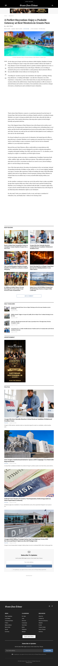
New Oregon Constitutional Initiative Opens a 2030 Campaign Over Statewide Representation (29, 460)
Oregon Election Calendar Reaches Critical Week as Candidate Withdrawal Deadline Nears (41, 247)
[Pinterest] (5, 74)
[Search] (52, 5)
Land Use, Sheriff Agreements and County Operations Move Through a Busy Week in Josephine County (31, 322)
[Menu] (6, 5)
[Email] (5, 78)
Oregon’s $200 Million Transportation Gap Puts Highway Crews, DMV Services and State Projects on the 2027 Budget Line (26, 540)
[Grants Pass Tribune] (29, 5)
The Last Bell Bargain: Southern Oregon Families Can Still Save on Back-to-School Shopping (16, 268)
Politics (6, 422)
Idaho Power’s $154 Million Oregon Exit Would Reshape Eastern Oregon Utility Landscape (41, 289)
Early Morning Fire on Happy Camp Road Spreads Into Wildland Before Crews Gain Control (41, 268)
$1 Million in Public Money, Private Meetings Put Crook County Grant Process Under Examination (14, 289)
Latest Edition (29, 1)
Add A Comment (29, 295)
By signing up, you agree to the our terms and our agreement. (29, 569)
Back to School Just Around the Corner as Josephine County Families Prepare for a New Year (16, 247)
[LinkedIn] (5, 71)
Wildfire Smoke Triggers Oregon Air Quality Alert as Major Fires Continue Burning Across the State (32, 315)
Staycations (26, 28)
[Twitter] (5, 68)
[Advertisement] (30, 99)
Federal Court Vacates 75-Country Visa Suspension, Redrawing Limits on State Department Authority (27, 499)
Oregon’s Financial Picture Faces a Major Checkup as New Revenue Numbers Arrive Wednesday (31, 308)
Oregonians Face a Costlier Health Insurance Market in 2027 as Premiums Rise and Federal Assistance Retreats (32, 329)
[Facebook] (5, 65)
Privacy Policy (38, 569)
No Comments (35, 28)
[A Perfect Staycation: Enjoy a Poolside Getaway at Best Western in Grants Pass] (29, 43)
